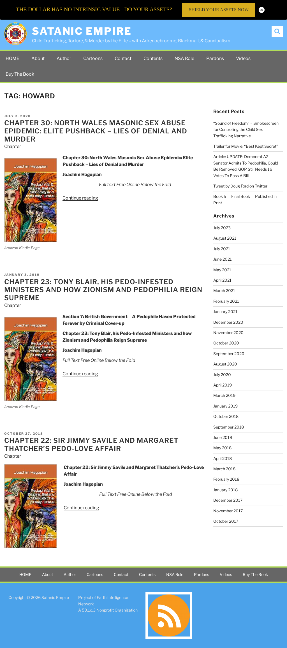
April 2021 (222, 280)
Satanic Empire (82, 31)
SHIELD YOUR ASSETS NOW (219, 9)
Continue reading (80, 198)
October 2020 (226, 343)
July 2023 (222, 227)
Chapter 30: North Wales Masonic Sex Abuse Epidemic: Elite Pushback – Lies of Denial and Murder (95, 131)
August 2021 (224, 238)
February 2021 (226, 301)
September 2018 (228, 427)
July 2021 (221, 248)
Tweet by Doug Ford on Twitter (240, 186)
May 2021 (222, 269)
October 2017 (225, 521)
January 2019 (225, 406)
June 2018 (222, 437)
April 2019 (222, 385)
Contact (123, 58)
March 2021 (224, 290)
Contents (153, 58)
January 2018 (225, 489)
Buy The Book (20, 74)
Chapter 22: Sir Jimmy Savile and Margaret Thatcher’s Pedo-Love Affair (91, 444)
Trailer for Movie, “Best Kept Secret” (245, 146)
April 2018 (222, 458)
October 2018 (226, 416)
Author (64, 58)
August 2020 (225, 364)
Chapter (12, 146)
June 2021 (222, 259)
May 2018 (222, 447)
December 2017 (227, 500)
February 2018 (226, 479)
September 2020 (228, 353)
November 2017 (228, 510)
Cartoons (93, 58)
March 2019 (224, 395)
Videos (243, 58)
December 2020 (228, 322)
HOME (12, 58)
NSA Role (184, 58)
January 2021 (225, 311)
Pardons (215, 58)
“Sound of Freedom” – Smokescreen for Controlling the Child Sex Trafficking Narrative (246, 129)
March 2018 (224, 468)
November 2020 (228, 332)
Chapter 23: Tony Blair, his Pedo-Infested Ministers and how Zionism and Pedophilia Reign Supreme (103, 290)
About (38, 58)
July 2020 (222, 374)
